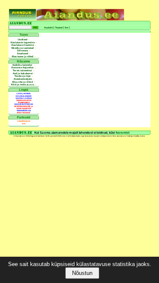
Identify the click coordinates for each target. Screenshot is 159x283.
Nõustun (82, 273)
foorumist (122, 132)
